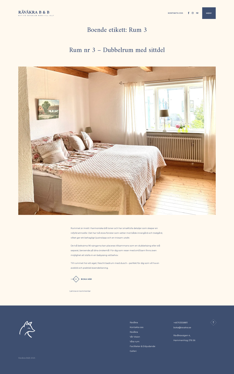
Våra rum (134, 341)
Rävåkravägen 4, (181, 335)
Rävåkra (134, 322)
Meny (209, 13)
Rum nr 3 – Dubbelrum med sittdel (117, 50)
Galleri (133, 351)
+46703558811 (180, 322)
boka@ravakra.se (182, 327)
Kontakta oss (175, 13)
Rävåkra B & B (33, 12)
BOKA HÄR (86, 279)
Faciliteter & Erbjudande (142, 346)
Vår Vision (135, 337)
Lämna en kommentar (80, 291)
